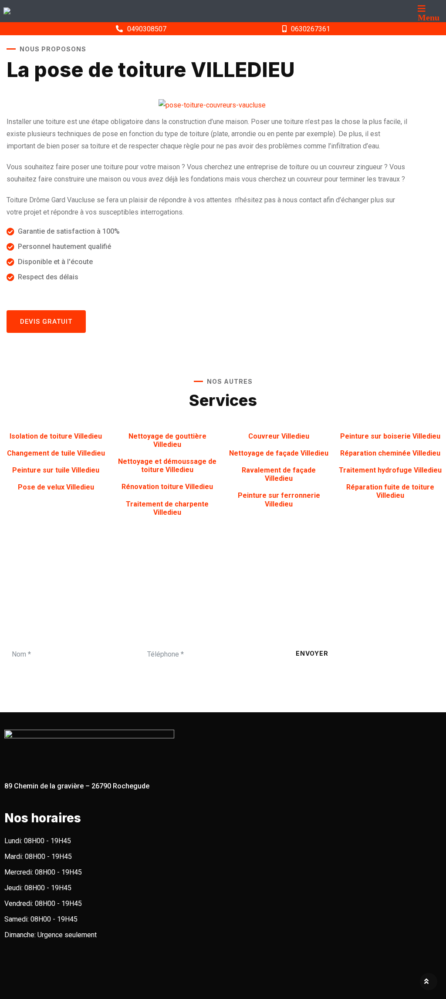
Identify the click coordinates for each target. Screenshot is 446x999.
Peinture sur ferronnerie (279, 499)
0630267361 (310, 29)
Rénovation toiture (167, 487)
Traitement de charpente (167, 508)
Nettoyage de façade (278, 453)
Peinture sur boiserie (390, 436)
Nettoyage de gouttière (167, 440)
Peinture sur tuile (55, 470)
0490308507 (146, 29)
